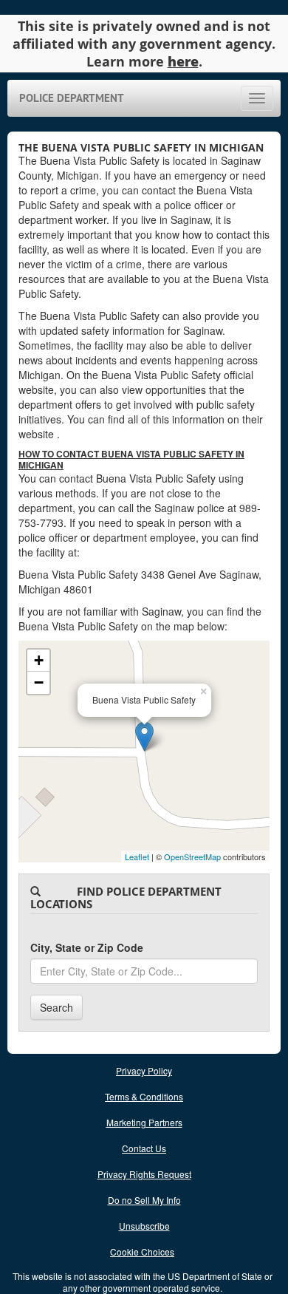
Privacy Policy (144, 1070)
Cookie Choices (142, 1251)
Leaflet (137, 856)
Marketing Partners (144, 1122)
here (183, 61)
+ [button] (39, 660)
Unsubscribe (144, 1225)
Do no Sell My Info (144, 1199)
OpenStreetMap (192, 856)
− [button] (39, 682)
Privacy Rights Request (144, 1174)
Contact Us (144, 1148)
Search (56, 1007)
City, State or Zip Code (86, 947)
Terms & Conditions (144, 1096)
